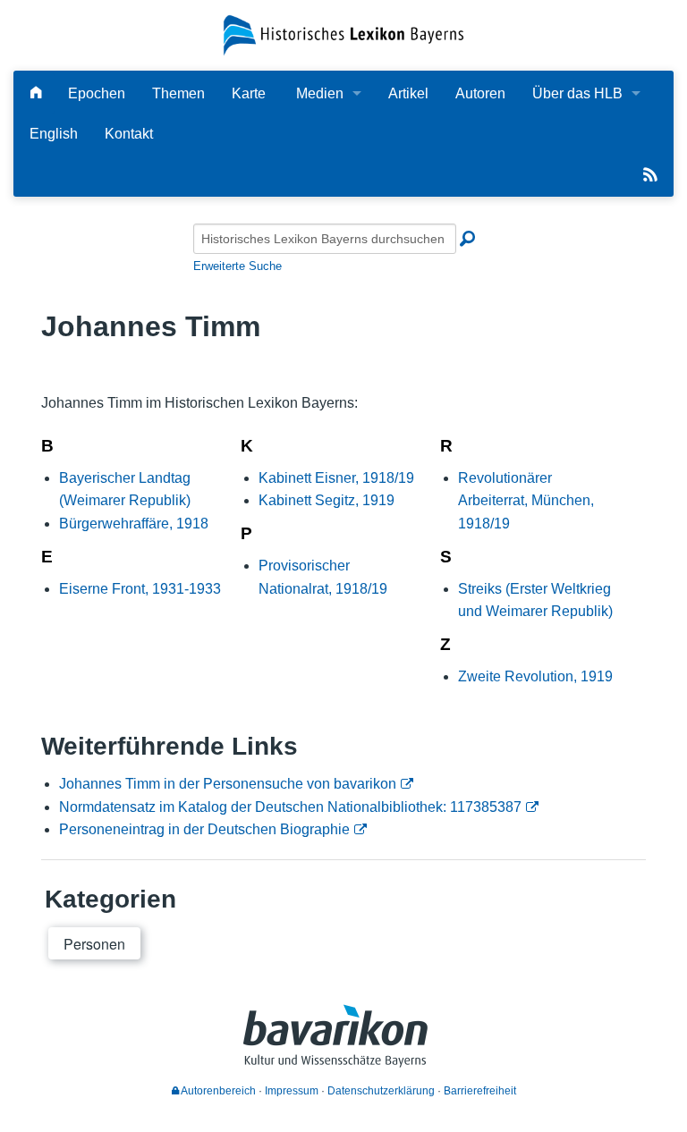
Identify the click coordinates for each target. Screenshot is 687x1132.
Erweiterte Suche (237, 266)
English (54, 133)
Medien (320, 93)
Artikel (408, 93)
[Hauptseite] (36, 93)
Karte (249, 93)
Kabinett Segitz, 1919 (326, 500)
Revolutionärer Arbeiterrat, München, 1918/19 (526, 500)
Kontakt (129, 133)
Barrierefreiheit (480, 1091)
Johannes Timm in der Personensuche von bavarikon (227, 783)
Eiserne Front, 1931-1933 (140, 588)
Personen (94, 943)
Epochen (96, 93)
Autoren (480, 93)
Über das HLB (577, 93)
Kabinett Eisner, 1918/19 (336, 478)
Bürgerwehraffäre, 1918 (133, 523)
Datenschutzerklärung (381, 1091)
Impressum (291, 1091)
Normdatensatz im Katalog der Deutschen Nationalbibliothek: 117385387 (290, 807)
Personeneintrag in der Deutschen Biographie (204, 829)
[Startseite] (343, 34)
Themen (178, 93)
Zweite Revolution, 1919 (535, 676)
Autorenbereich (217, 1091)
